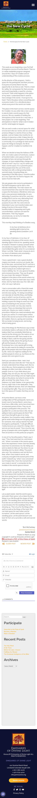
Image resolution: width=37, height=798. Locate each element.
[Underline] (8, 567)
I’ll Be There (8, 648)
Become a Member (10, 631)
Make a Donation (9, 633)
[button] (33, 5)
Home (5, 41)
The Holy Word (9, 645)
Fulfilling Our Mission (10, 652)
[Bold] (4, 567)
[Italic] (6, 567)
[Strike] (11, 567)
